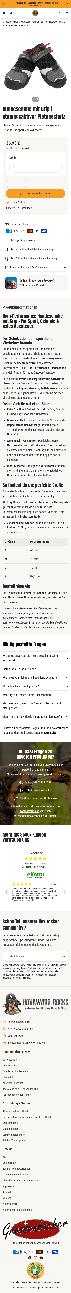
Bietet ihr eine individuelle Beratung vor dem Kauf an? (34, 716)
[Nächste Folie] (67, 4)
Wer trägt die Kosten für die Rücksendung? (27, 695)
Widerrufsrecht (10, 1203)
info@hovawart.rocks (38, 790)
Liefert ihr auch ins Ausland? (19, 669)
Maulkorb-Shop (10, 1128)
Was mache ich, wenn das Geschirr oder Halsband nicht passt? (32, 706)
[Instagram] (35, 1258)
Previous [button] (6, 891)
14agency (57, 1282)
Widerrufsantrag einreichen (17, 1209)
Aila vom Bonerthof (13, 1083)
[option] (35, 894)
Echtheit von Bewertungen (17, 1168)
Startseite (7, 21)
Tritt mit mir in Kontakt (32, 285)
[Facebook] (30, 1258)
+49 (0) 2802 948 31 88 (38, 782)
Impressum (8, 1186)
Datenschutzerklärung (20, 977)
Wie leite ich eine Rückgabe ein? (21, 686)
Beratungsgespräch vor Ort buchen (26, 1042)
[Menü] (4, 13)
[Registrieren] (63, 956)
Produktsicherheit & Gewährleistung (29, 267)
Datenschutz (9, 1162)
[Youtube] (41, 1258)
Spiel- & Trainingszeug (14, 1140)
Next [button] (64, 891)
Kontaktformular (29, 811)
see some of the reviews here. (35, 866)
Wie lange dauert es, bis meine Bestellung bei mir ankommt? (31, 658)
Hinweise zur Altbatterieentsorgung (21, 1180)
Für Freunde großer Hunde (17, 1094)
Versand (25, 148)
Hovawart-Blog (10, 1065)
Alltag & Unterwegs (21, 21)
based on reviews (35, 863)
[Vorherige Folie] (3, 4)
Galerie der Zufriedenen (15, 1071)
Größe (12, 157)
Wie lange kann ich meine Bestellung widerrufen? (31, 677)
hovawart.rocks (24, 1282)
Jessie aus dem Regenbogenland (20, 1089)
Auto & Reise (37, 21)
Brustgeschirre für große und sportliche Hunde (27, 1117)
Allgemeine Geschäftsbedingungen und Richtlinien (35, 1287)
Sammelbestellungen (14, 1134)
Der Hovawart (10, 1059)
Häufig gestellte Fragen (15, 1174)
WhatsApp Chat (16, 1035)
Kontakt (7, 1192)
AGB (5, 1157)
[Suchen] (11, 13)
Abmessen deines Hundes (16, 1111)
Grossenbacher (10, 1123)
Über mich (8, 1077)
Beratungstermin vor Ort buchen (38, 798)
